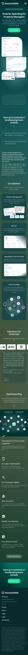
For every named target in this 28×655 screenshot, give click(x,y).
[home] (10, 3)
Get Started (14, 30)
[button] (25, 3)
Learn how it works (14, 556)
